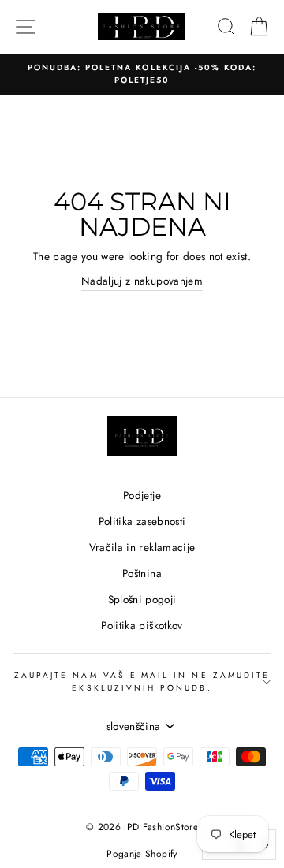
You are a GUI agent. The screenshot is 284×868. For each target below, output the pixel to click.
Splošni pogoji (142, 599)
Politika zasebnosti (142, 521)
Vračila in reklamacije (142, 547)
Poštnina (142, 573)
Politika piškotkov (141, 625)
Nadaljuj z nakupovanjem (142, 281)
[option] (142, 74)
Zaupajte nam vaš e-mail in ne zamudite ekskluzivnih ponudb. (142, 681)
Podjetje (142, 495)
